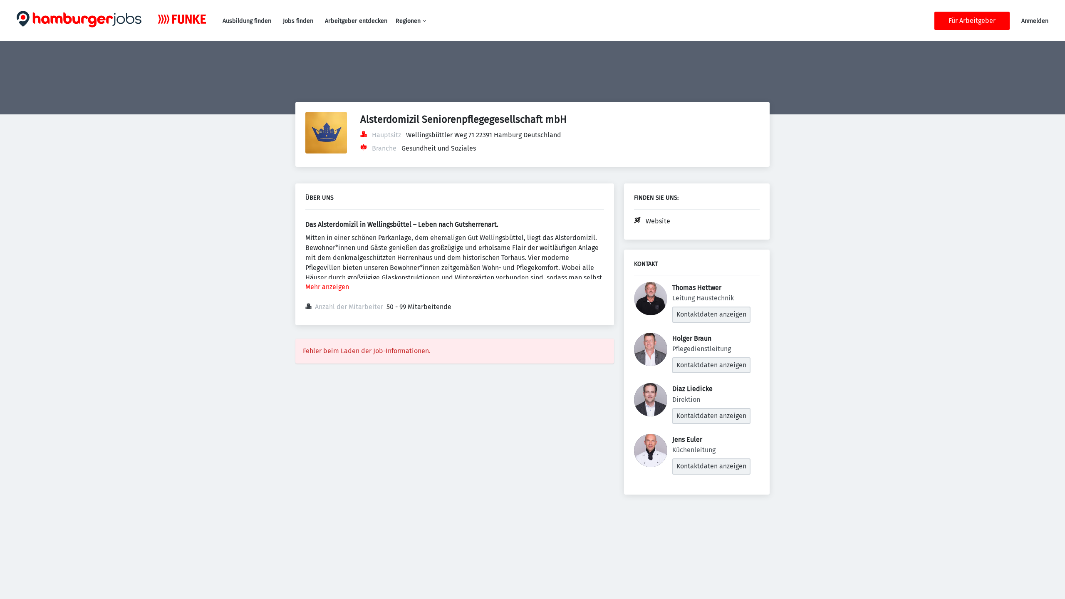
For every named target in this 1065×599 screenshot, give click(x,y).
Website (658, 221)
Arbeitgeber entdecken (356, 21)
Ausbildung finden (247, 21)
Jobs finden (298, 21)
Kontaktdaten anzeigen (711, 314)
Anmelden (1034, 21)
